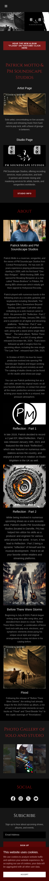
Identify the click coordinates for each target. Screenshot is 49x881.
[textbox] (24, 835)
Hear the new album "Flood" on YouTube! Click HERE (24, 45)
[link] (13, 799)
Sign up (24, 845)
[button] (8, 6)
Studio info (24, 193)
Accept (24, 874)
